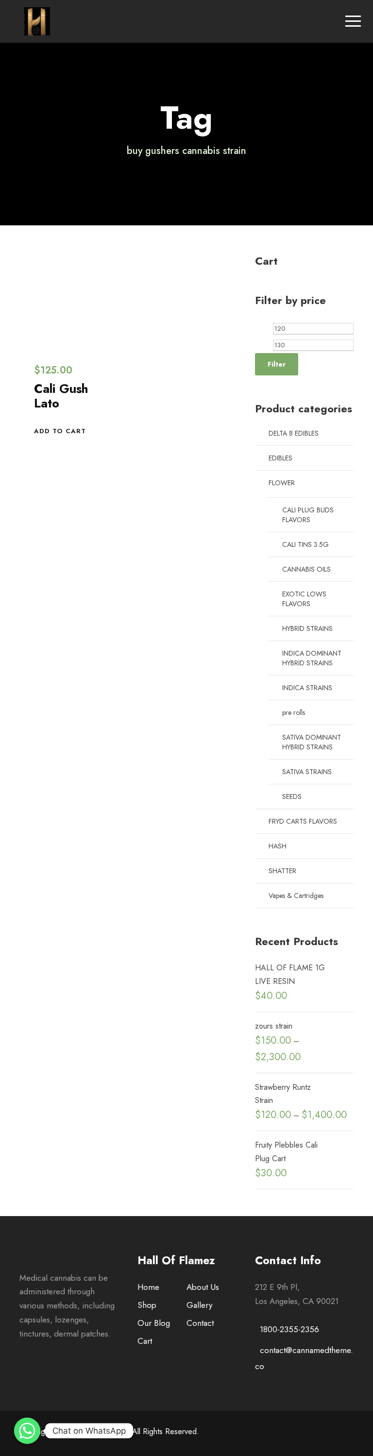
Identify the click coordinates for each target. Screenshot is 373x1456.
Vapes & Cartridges (296, 895)
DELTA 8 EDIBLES (294, 433)
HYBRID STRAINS (307, 628)
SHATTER (282, 871)
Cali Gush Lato (61, 396)
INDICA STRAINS (307, 688)
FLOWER (282, 483)
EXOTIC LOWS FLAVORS (304, 599)
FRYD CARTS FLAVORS (303, 821)
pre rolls (293, 712)
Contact (200, 1323)
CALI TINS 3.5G (305, 544)
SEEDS (292, 796)
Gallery (199, 1305)
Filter (277, 364)
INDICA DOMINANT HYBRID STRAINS (311, 658)
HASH (278, 846)
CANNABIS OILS (306, 569)
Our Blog (153, 1323)
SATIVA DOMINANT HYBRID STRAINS (311, 742)
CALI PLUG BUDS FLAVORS (308, 515)
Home (148, 1287)
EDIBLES (280, 458)
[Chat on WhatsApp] (27, 1431)
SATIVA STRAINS (307, 772)
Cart (144, 1341)
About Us (202, 1287)
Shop (146, 1305)
